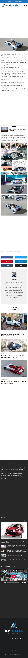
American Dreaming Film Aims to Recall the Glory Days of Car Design (16, 546)
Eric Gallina (3, 57)
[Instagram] (12, 638)
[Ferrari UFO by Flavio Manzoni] (4, 129)
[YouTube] (18, 638)
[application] (14, 576)
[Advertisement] (14, 23)
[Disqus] (14, 403)
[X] (10, 638)
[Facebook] (7, 638)
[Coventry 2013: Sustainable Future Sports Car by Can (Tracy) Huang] (14, 44)
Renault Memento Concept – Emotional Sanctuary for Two (13, 382)
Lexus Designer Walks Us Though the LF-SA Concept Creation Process (12, 541)
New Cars (3, 353)
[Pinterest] (15, 638)
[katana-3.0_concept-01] (3, 560)
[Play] (3, 582)
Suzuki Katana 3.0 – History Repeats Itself (16, 559)
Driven (2, 331)
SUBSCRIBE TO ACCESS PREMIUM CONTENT (14, 1)
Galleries (15, 127)
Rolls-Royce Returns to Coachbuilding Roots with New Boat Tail (13, 356)
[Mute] (23, 582)
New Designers (4, 379)
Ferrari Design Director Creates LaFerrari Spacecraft (17, 130)
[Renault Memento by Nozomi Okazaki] (14, 368)
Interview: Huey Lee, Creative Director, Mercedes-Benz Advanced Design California (16, 551)
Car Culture (11, 127)
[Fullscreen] (25, 582)
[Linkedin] (20, 638)
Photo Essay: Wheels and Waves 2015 (15, 555)
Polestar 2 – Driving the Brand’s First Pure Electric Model (12, 335)
